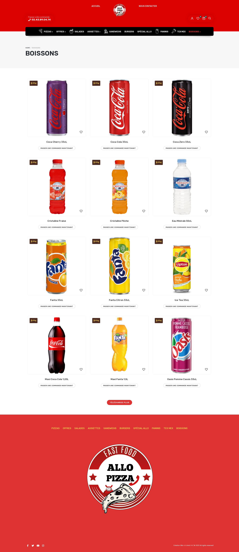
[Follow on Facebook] (27, 545)
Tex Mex (181, 32)
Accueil (96, 6)
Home (27, 48)
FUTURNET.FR (188, 545)
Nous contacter (148, 6)
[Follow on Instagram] (43, 545)
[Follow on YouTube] (38, 545)
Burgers (129, 32)
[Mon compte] (192, 18)
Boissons (194, 32)
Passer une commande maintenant (57, 148)
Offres (60, 32)
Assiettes (93, 32)
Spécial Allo (144, 32)
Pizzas (47, 32)
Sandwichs (115, 32)
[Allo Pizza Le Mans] (119, 10)
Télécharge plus (119, 402)
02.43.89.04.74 (41, 19)
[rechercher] (209, 18)
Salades (79, 32)
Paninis (164, 32)
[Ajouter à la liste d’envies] (81, 132)
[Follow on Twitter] (33, 545)
